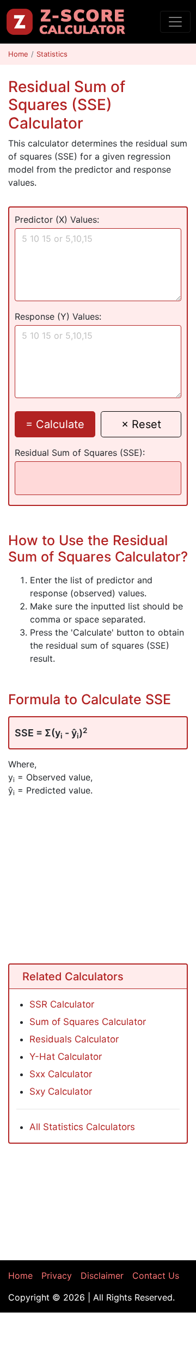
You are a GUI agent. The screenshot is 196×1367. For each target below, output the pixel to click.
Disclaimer (102, 1275)
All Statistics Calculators (82, 1126)
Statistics (52, 54)
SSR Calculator (61, 1004)
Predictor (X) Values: (57, 219)
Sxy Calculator (60, 1091)
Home (18, 54)
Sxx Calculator (60, 1074)
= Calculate (55, 424)
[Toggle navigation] (175, 22)
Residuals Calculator (74, 1039)
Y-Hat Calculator (65, 1056)
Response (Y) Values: (58, 316)
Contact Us (155, 1275)
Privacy (56, 1275)
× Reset (141, 424)
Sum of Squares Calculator (87, 1021)
